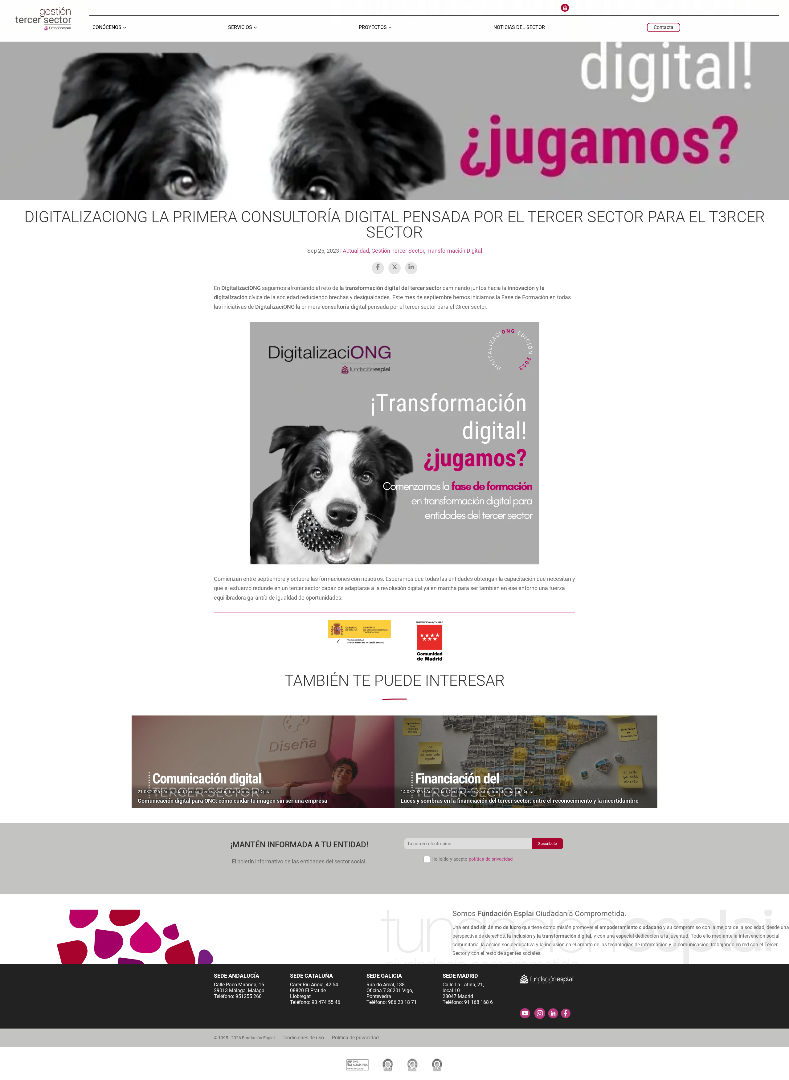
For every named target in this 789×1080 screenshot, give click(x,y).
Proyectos (373, 27)
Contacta (663, 27)
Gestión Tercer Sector (397, 250)
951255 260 (248, 996)
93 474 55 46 (326, 1002)
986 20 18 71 (402, 1002)
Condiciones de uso (302, 1038)
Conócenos (106, 27)
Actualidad (356, 250)
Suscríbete (547, 843)
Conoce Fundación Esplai (565, 8)
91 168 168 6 (478, 1002)
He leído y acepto (472, 859)
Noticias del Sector (519, 27)
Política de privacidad (355, 1038)
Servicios (240, 27)
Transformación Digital (454, 250)
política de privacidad (491, 859)
